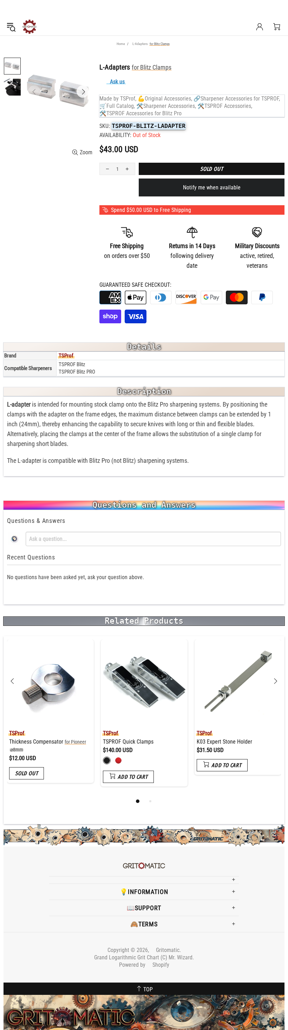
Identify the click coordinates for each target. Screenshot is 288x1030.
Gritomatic (29, 27)
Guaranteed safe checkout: (135, 284)
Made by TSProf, (117, 98)
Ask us (117, 81)
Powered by (144, 964)
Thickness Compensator (47, 745)
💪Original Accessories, (165, 98)
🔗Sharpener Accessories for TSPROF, (237, 98)
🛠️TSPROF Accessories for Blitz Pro (140, 113)
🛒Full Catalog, (117, 106)
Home (121, 44)
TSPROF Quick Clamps (128, 741)
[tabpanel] (50, 716)
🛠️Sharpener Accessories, (166, 106)
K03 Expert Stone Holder (224, 741)
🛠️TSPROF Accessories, (224, 106)
